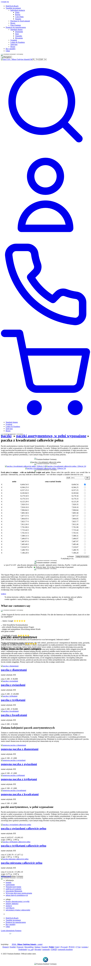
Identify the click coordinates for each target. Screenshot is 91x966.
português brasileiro (65, 949)
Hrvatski (38, 949)
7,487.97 (23, 541)
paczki (6, 436)
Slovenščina (29, 947)
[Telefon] (45, 328)
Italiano (37, 947)
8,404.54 (23, 484)
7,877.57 (23, 516)
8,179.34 (23, 496)
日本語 (54, 949)
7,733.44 (23, 530)
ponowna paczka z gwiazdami (19, 764)
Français (20, 947)
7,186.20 (23, 553)
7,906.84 (23, 510)
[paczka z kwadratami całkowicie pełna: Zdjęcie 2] (66, 466)
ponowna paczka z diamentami (19, 749)
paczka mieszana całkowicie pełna (21, 862)
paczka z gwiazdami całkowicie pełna (23, 828)
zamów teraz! (6, 876)
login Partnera (16, 931)
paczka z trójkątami (13, 699)
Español (45, 947)
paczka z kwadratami (14, 715)
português (46, 949)
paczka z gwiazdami (13, 684)
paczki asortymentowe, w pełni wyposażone (51, 436)
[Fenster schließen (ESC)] (45, 962)
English (13, 947)
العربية (30, 949)
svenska (85, 947)
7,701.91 (23, 533)
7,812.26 (23, 524)
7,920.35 (23, 504)
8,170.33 (23, 499)
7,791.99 (23, 527)
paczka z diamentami (14, 669)
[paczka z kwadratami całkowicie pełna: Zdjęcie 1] (25, 466)
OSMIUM (5, 2)
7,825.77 (23, 521)
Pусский (64, 947)
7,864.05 (23, 519)
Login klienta (6, 931)
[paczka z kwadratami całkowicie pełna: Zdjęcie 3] (45, 468)
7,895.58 (23, 513)
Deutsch (5, 947)
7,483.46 (23, 544)
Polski (51, 947)
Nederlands (22, 949)
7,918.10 (23, 507)
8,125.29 (23, 502)
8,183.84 (23, 493)
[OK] (70, 599)
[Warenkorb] (45, 418)
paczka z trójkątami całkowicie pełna (23, 845)
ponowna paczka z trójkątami (19, 779)
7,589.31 (23, 536)
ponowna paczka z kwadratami (20, 794)
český (57, 947)
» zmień (27, 944)
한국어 (72, 947)
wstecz (3, 594)
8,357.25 (23, 490)
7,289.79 (23, 550)
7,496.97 (23, 539)
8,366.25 (23, 487)
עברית (78, 947)
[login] (45, 239)
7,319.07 (23, 547)
